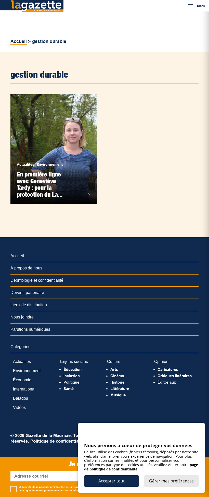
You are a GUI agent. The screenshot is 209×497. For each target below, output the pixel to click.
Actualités (25, 164)
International (24, 389)
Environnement (49, 164)
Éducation (72, 369)
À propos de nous (26, 268)
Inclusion (71, 376)
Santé (68, 388)
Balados (20, 398)
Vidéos (19, 407)
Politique (71, 382)
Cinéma (117, 376)
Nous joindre (22, 317)
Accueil (18, 41)
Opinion (161, 361)
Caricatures (168, 369)
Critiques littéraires (175, 376)
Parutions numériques (30, 329)
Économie (22, 380)
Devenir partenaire (27, 292)
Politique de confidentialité (57, 441)
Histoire (117, 382)
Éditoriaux (167, 382)
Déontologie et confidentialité (36, 280)
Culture (113, 361)
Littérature (119, 388)
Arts (114, 369)
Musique (118, 395)
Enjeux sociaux (74, 361)
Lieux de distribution (28, 305)
